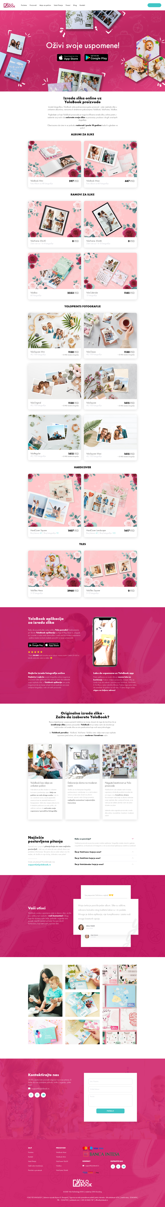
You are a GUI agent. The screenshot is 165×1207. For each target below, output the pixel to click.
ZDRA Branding (96, 1192)
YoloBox (58, 1166)
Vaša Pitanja (32, 1161)
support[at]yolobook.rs (39, 864)
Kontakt (30, 1157)
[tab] (106, 839)
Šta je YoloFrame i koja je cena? (88, 852)
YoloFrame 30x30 (62, 1161)
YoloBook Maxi (61, 1152)
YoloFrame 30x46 (62, 1170)
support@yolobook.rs (39, 1089)
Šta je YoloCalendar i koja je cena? (89, 864)
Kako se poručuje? (83, 839)
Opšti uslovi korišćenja (35, 1166)
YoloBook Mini (61, 1157)
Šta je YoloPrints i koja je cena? (87, 858)
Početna (30, 1152)
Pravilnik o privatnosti (35, 1170)
